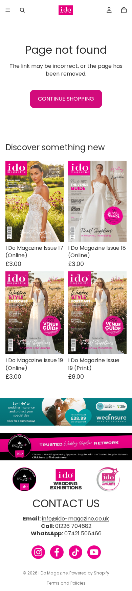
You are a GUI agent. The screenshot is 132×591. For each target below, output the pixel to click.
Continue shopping (66, 99)
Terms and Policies (66, 583)
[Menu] (8, 10)
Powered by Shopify (89, 573)
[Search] (22, 10)
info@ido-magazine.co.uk (75, 518)
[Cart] (123, 10)
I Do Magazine (53, 573)
